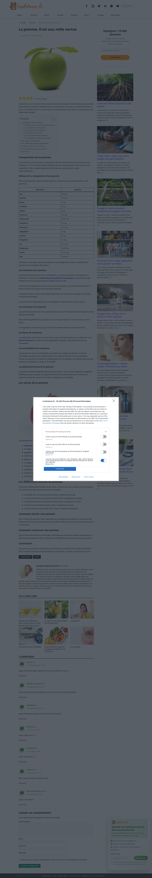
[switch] (103, 436)
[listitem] (76, 432)
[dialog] (76, 439)
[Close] (114, 401)
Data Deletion (63, 477)
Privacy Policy (88, 477)
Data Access (76, 477)
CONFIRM (60, 469)
